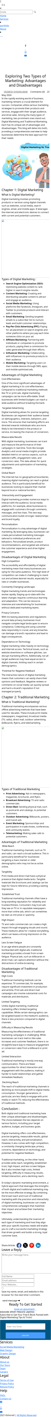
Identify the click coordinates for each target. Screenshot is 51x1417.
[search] (35, 12)
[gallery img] (0, 35)
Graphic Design (8, 1353)
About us (4, 1361)
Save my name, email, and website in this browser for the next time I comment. (23, 1293)
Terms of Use (7, 1380)
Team (3, 1368)
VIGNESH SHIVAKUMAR (16, 91)
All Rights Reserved (26, 1415)
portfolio (4, 25)
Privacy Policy (7, 1383)
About (3, 28)
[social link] (19, 1245)
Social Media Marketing (12, 1346)
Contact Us (5, 1398)
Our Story (5, 1365)
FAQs (2, 1395)
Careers (4, 1371)
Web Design (6, 1350)
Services (4, 19)
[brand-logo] (25, 5)
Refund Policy (7, 1386)
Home (3, 15)
